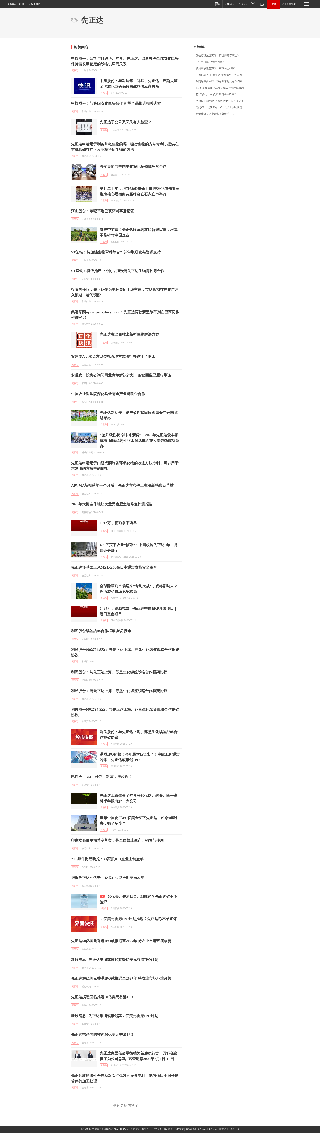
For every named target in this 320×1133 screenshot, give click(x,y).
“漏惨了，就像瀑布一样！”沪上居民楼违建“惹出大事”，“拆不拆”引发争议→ (222, 107)
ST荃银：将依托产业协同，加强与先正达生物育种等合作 (117, 271)
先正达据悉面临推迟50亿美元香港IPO (102, 997)
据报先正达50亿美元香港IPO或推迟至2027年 (107, 878)
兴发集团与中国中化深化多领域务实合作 (133, 166)
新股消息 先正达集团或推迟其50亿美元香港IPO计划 (114, 960)
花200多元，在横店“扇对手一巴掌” (216, 94)
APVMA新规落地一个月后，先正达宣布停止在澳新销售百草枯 (122, 485)
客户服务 (168, 1129)
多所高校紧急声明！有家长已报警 (215, 68)
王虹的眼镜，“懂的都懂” (210, 62)
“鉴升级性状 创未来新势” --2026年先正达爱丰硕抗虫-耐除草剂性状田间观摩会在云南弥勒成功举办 (139, 440)
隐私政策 (179, 1129)
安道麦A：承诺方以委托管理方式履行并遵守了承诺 (113, 356)
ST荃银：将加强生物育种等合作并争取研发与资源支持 (116, 252)
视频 (103, 908)
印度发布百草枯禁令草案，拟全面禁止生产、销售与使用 (117, 840)
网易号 (75, 70)
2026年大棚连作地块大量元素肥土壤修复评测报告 (112, 504)
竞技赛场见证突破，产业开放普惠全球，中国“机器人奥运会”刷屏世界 (222, 55)
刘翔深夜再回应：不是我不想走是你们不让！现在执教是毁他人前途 (222, 81)
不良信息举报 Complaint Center (201, 1129)
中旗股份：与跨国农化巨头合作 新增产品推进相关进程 (116, 103)
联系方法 (146, 1129)
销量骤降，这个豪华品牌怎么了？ (215, 113)
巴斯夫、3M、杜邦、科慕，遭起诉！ (101, 777)
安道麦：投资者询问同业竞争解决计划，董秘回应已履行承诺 (121, 375)
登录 (274, 4)
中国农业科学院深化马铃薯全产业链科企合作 (108, 394)
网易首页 (11, 4)
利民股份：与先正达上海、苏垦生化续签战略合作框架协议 (119, 672)
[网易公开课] (229, 4)
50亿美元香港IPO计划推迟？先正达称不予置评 (138, 919)
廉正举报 (223, 1129)
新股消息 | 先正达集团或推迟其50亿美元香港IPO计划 (114, 1016)
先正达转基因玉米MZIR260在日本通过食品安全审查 (114, 567)
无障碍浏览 (34, 4)
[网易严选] (242, 4)
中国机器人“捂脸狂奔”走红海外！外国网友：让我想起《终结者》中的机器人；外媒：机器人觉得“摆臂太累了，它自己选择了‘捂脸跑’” (222, 75)
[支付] (253, 4)
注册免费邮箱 (289, 4)
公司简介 (135, 1129)
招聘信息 (157, 1129)
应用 (21, 4)
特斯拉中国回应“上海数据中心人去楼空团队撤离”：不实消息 (222, 101)
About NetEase (121, 1129)
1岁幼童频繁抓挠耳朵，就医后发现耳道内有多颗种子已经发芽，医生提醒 (222, 88)
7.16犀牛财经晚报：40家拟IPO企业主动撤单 (107, 859)
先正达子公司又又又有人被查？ (126, 122)
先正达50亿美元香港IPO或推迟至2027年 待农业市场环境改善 (121, 941)
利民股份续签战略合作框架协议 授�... (102, 631)
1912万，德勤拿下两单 (118, 523)
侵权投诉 (234, 1129)
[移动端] (217, 4)
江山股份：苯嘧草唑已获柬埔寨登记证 (102, 211)
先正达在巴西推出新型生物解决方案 (129, 334)
